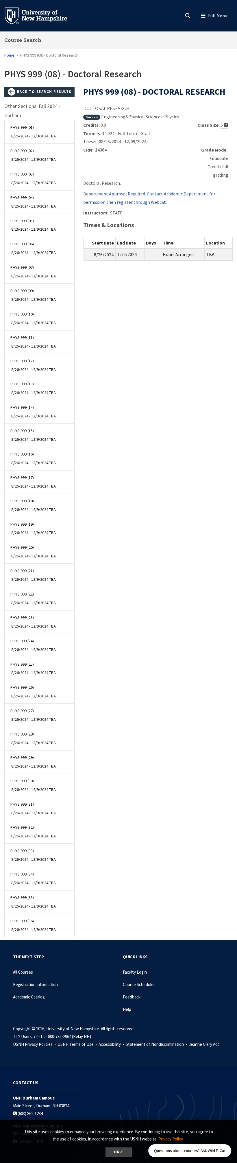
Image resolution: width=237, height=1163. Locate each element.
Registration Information (35, 984)
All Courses (23, 972)
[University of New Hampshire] (40, 15)
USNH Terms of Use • (78, 1044)
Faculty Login (135, 972)
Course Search (22, 40)
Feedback (131, 997)
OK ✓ (118, 1151)
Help (127, 1009)
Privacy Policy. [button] (171, 1139)
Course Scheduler (139, 984)
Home (9, 55)
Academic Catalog (29, 997)
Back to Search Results (43, 91)
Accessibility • (112, 1044)
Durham (92, 117)
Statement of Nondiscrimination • (157, 1044)
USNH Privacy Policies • (35, 1044)
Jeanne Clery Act (204, 1044)
